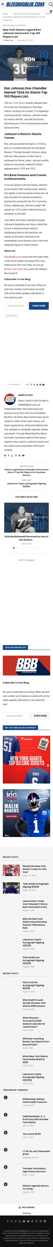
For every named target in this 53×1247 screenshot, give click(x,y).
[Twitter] (11, 1221)
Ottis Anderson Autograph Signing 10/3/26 (33, 960)
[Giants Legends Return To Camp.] (11, 1190)
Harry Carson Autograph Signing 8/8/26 (33, 985)
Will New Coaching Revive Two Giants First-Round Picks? (36, 1041)
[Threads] (20, 1221)
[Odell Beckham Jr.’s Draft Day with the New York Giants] (11, 1120)
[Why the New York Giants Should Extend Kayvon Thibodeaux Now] (11, 923)
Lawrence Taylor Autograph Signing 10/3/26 (33, 942)
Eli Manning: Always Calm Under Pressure (35, 1101)
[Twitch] (36, 1221)
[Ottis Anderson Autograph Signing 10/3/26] (11, 961)
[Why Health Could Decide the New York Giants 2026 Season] (11, 1004)
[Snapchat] (41, 1221)
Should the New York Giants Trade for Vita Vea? (34, 869)
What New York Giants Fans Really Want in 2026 (35, 1059)
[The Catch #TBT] (11, 1138)
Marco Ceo (9, 40)
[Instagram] (16, 1221)
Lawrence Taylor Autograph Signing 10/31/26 (33, 1077)
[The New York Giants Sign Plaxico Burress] (11, 1172)
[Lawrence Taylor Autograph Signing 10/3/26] (11, 943)
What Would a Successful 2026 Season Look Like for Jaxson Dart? (34, 1022)
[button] (6, 525)
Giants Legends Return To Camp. (36, 1187)
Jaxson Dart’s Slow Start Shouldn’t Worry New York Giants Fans (35, 904)
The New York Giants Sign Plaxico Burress (34, 1170)
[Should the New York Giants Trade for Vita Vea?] (11, 870)
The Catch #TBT (32, 1134)
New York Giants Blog (17, 269)
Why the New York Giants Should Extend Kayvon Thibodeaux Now (35, 923)
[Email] (24, 1221)
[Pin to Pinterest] (37, 384)
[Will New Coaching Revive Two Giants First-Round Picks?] (11, 1043)
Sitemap (26, 1213)
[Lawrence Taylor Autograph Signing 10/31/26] (11, 1078)
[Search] (50, 4)
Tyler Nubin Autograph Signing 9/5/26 (36, 885)
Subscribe (38, 305)
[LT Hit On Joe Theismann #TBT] (11, 1155)
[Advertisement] (26, 350)
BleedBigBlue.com (13, 256)
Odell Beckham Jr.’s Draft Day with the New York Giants (35, 1119)
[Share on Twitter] (34, 384)
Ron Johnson (11, 316)
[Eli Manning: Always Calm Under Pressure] (11, 1103)
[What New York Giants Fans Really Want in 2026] (11, 1060)
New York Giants (17, 103)
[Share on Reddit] (40, 384)
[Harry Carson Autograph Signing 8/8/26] (11, 986)
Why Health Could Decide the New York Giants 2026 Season (34, 1003)
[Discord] (45, 1221)
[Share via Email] (43, 384)
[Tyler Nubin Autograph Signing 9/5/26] (11, 888)
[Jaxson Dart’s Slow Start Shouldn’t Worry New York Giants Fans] (11, 905)
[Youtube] (28, 1221)
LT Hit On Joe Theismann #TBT (36, 1153)
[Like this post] (29, 384)
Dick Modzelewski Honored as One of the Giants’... (26, 538)
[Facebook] (7, 1221)
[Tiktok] (32, 1221)
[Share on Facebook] (31, 384)
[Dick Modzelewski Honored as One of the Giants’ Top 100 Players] (26, 518)
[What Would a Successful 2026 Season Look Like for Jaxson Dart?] (11, 1022)
